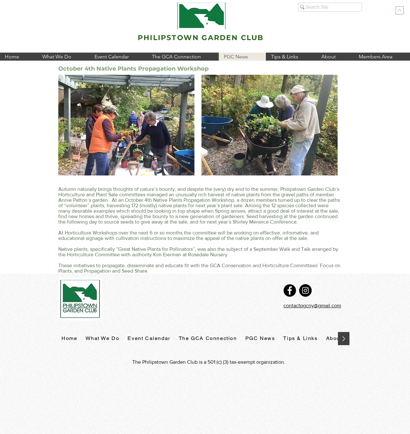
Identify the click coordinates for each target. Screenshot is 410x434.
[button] (63, 57)
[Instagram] (305, 290)
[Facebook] (289, 290)
